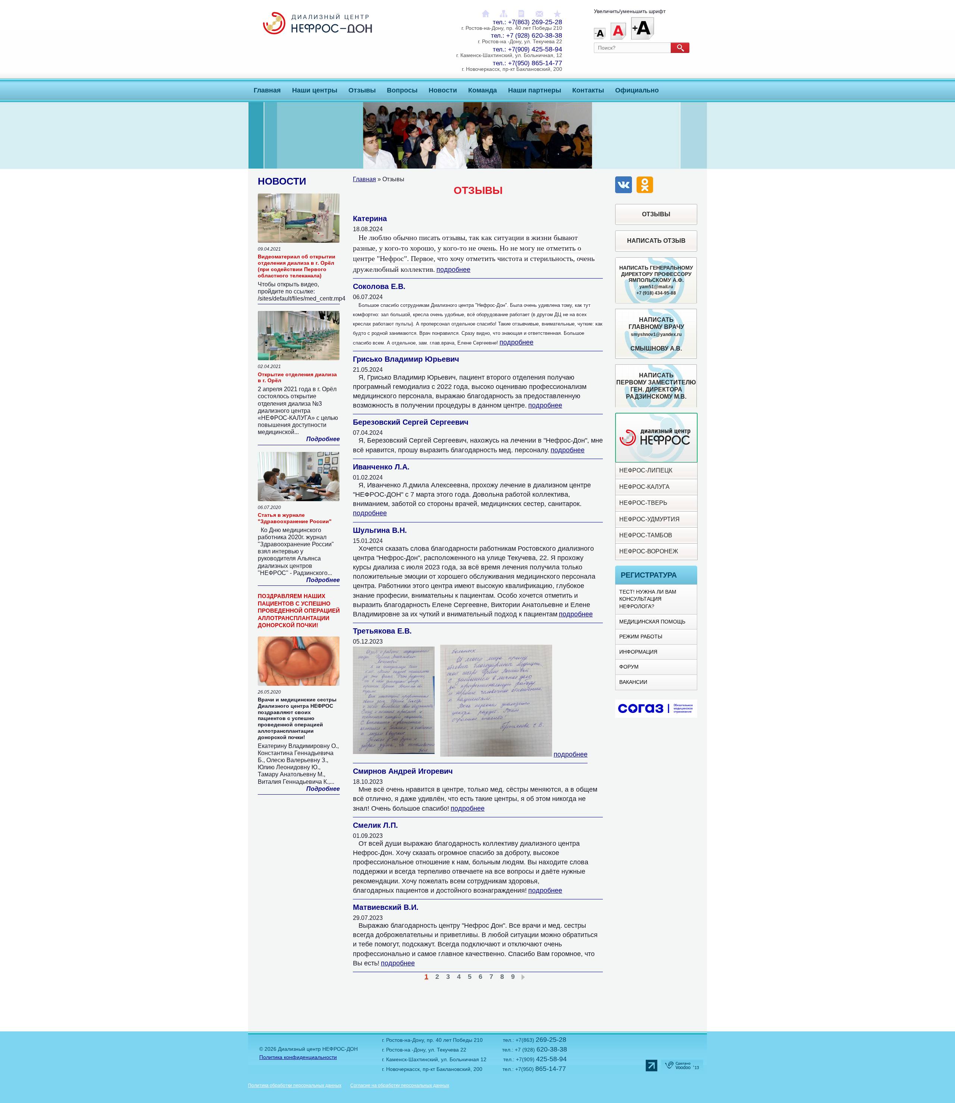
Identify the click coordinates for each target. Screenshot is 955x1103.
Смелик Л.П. (375, 825)
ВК (624, 185)
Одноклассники (645, 185)
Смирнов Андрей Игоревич (403, 771)
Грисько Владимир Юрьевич (406, 359)
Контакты (588, 90)
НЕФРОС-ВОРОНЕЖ (648, 551)
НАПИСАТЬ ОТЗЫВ (656, 241)
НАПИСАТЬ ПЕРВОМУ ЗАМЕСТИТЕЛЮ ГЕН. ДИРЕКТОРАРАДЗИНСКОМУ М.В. (656, 386)
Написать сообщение (539, 14)
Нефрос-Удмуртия (649, 519)
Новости (443, 90)
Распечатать (521, 14)
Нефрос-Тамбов (645, 535)
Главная (267, 90)
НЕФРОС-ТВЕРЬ (643, 503)
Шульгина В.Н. (380, 530)
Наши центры (314, 90)
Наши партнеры (534, 90)
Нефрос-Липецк (645, 470)
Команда (482, 90)
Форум (629, 667)
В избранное (557, 14)
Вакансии (633, 682)
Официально (637, 90)
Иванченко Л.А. (381, 467)
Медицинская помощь (652, 622)
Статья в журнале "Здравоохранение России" (295, 518)
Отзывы (362, 90)
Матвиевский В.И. (386, 907)
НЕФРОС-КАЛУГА (644, 487)
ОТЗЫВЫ (656, 214)
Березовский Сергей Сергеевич (411, 422)
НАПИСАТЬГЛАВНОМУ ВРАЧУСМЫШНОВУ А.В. (656, 334)
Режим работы (640, 637)
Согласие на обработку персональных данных (399, 1085)
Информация (638, 652)
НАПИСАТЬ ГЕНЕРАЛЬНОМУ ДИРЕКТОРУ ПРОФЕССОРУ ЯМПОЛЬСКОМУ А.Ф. (656, 280)
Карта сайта (504, 14)
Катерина (370, 218)
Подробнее (323, 439)
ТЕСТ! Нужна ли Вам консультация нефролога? (647, 599)
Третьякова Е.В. (382, 631)
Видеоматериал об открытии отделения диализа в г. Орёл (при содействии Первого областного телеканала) (296, 266)
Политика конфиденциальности (298, 1057)
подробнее (453, 269)
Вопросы (402, 90)
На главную (486, 14)
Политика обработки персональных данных (294, 1085)
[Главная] (317, 31)
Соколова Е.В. (379, 286)
